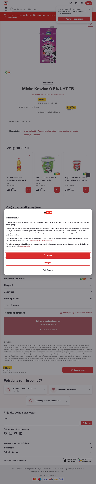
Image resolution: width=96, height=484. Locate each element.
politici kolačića (47, 240)
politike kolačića (25, 246)
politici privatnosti (35, 240)
